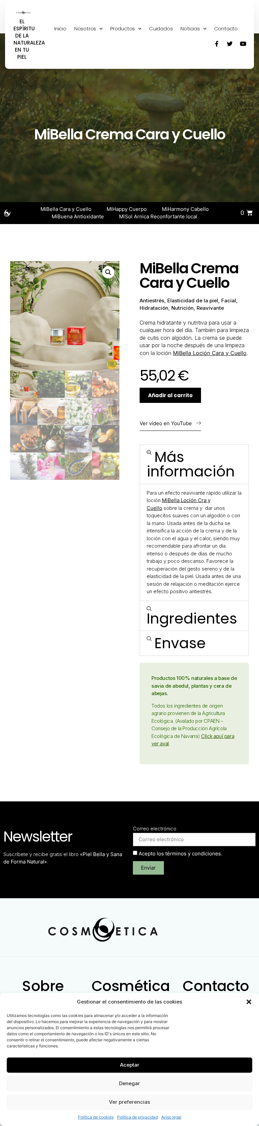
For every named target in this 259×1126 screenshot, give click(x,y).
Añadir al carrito (170, 395)
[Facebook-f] (217, 43)
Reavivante (210, 308)
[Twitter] (230, 43)
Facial (228, 300)
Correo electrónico (154, 828)
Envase (180, 643)
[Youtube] (243, 43)
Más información (191, 464)
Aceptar (129, 1065)
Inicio (60, 28)
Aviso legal (171, 1117)
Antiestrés (152, 300)
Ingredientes (192, 618)
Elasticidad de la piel (192, 300)
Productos (122, 28)
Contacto (226, 28)
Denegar (129, 1083)
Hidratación (154, 308)
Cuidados (161, 28)
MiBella (171, 500)
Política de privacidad (137, 1117)
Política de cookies (96, 1117)
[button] (249, 1001)
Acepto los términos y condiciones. (180, 853)
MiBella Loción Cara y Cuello (210, 353)
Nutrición (182, 308)
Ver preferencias (129, 1102)
